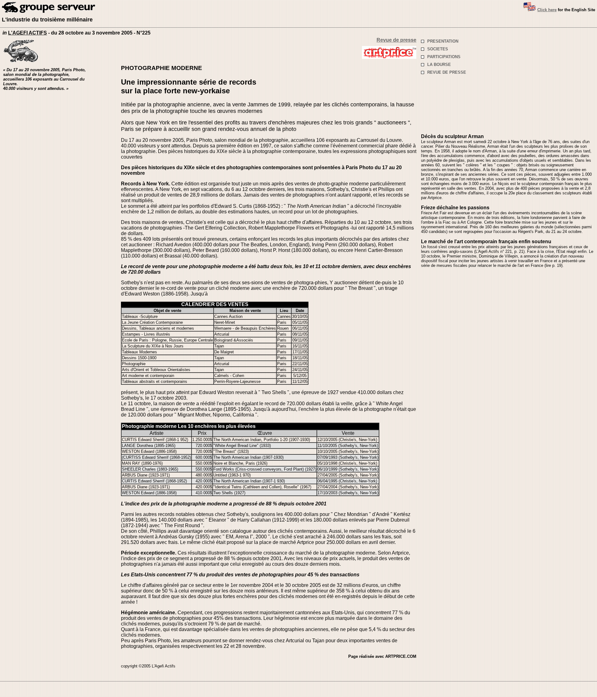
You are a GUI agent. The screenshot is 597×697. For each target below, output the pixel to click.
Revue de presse (396, 40)
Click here (547, 9)
